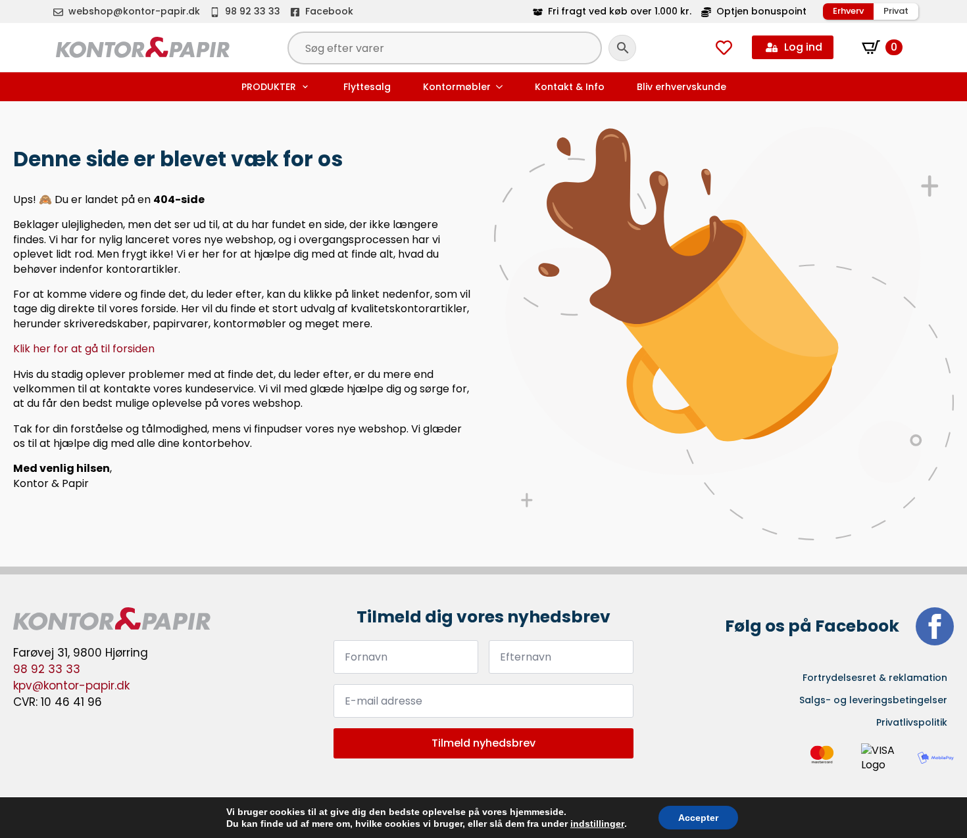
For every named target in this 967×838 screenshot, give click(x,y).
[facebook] (935, 626)
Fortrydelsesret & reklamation (875, 677)
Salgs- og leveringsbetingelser (873, 700)
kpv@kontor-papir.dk (71, 685)
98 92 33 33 (46, 669)
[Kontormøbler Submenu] (500, 86)
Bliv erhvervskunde (681, 86)
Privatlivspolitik (911, 722)
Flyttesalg (367, 86)
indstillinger (597, 823)
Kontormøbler (457, 86)
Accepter (698, 817)
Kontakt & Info (570, 86)
